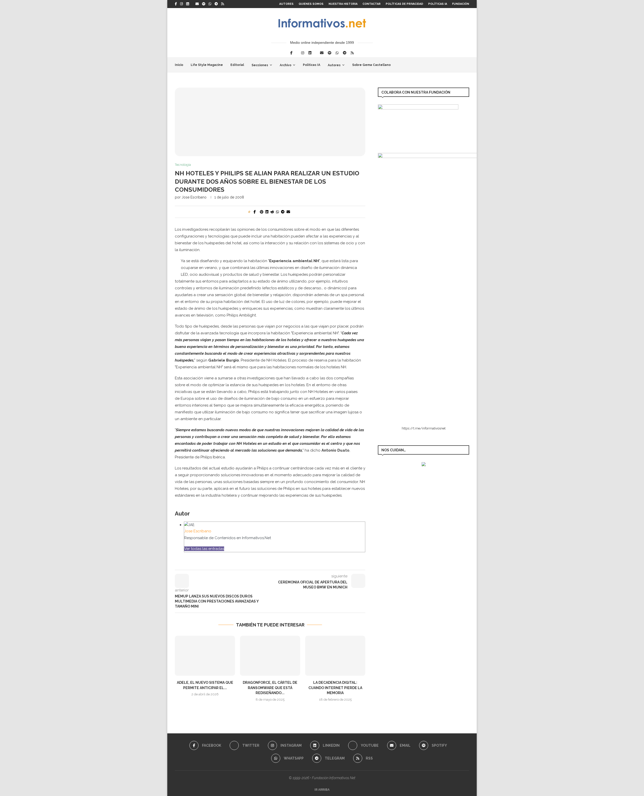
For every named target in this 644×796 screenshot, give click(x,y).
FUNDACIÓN (460, 4)
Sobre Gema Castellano (371, 65)
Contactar (372, 4)
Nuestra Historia (343, 4)
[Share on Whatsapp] (277, 212)
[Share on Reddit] (272, 212)
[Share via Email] (288, 212)
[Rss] (222, 4)
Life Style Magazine (207, 65)
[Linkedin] (187, 4)
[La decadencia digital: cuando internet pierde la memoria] (335, 656)
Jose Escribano (194, 197)
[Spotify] (203, 4)
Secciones (260, 65)
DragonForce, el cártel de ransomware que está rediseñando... (270, 688)
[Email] (197, 4)
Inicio (179, 65)
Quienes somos (311, 4)
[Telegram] (216, 4)
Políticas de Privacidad (404, 4)
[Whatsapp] (210, 4)
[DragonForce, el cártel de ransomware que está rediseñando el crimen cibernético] (270, 656)
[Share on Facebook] (255, 212)
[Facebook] (176, 4)
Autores (286, 4)
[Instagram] (181, 4)
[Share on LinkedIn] (266, 212)
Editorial (237, 65)
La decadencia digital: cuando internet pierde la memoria (335, 688)
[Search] (466, 65)
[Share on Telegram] (283, 212)
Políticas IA (437, 4)
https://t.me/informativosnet (424, 428)
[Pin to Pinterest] (261, 212)
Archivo (285, 65)
